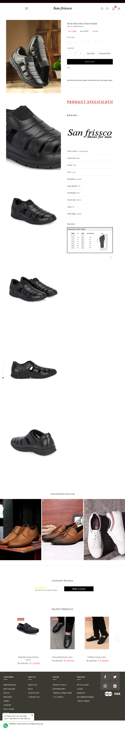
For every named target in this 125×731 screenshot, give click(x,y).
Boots (7, 693)
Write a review (78, 589)
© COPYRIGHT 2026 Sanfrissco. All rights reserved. (24, 724)
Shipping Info (59, 689)
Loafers (7, 705)
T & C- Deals (58, 697)
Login (80, 689)
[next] (117, 638)
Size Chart (91, 53)
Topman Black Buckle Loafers (62, 657)
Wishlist (81, 693)
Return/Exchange (85, 697)
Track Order (83, 701)
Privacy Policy (60, 685)
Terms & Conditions (62, 693)
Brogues (8, 697)
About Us (32, 685)
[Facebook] (72, 67)
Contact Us (33, 697)
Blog (30, 689)
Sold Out (90, 62)
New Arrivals (10, 685)
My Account (83, 685)
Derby (6, 701)
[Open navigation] (26, 8)
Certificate (33, 693)
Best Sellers (9, 689)
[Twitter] (76, 67)
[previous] (7, 638)
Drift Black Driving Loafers (97, 657)
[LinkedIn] (115, 685)
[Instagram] (105, 685)
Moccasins (9, 709)
